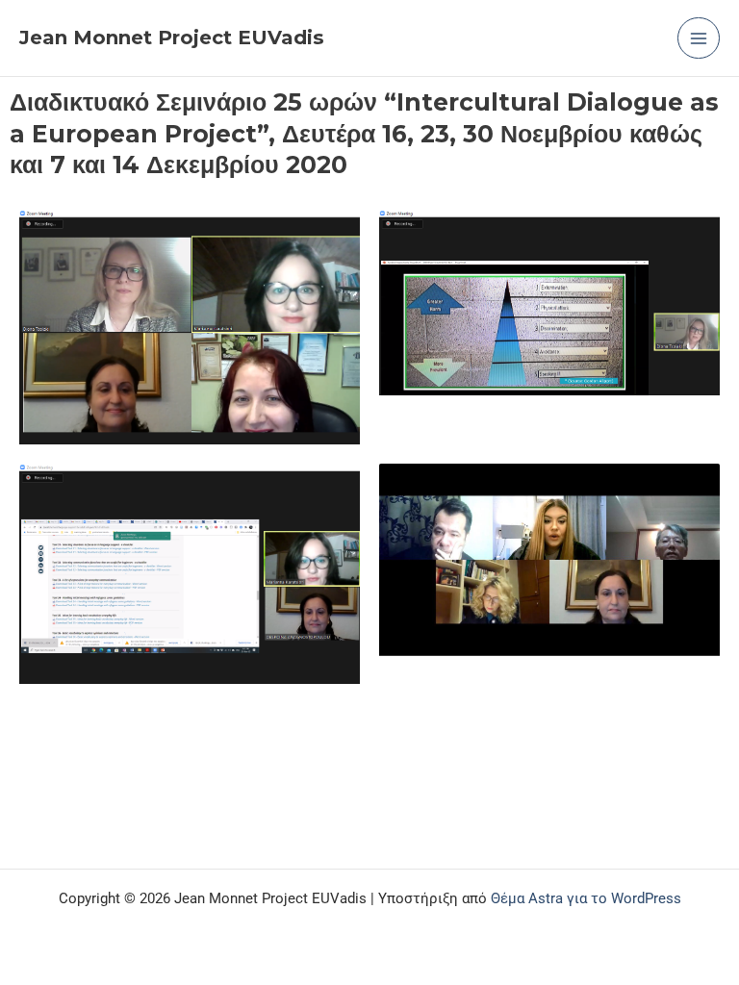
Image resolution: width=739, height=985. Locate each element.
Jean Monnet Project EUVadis (171, 37)
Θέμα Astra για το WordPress (586, 898)
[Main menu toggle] (698, 38)
